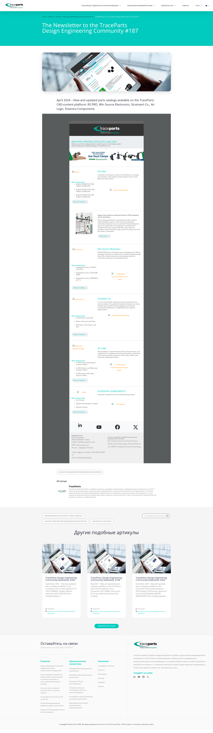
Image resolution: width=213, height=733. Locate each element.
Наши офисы (102, 674)
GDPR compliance (126, 724)
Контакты (101, 670)
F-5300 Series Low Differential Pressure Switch (86, 369)
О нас (198, 5)
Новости (185, 5)
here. (139, 447)
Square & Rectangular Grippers (87, 403)
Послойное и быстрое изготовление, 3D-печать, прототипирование (78, 690)
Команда (101, 678)
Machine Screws (82, 407)
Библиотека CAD (167, 5)
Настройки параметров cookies (143, 724)
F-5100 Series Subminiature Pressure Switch (86, 363)
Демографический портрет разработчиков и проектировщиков (78, 705)
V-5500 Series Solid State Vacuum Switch (85, 374)
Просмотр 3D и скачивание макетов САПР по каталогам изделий (50, 690)
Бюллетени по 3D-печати (101, 521)
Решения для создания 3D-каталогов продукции (100, 5)
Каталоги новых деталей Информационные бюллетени (80, 472)
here (125, 444)
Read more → (104, 236)
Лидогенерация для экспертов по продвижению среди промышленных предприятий (51, 668)
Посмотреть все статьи (106, 626)
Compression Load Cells (84, 318)
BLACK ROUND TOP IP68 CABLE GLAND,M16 (85, 190)
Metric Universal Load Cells (85, 321)
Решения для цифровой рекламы (139, 5)
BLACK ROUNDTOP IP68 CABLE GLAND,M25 (85, 185)
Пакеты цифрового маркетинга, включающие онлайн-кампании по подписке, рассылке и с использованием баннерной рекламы (51, 679)
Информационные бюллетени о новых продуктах (63, 516)
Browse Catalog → (79, 202)
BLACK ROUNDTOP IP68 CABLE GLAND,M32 (85, 196)
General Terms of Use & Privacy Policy (108, 724)
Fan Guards (80, 400)
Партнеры (101, 682)
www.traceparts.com (82, 445)
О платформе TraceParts (106, 666)
